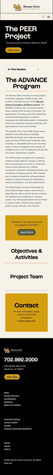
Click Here (13, 50)
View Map (12, 376)
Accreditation (10, 399)
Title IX (7, 449)
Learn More (26, 232)
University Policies (12, 419)
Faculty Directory (11, 396)
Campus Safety (10, 422)
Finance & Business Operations (18, 429)
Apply (6, 392)
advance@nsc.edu (28, 321)
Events (7, 443)
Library (7, 446)
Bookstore (8, 402)
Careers (7, 425)
